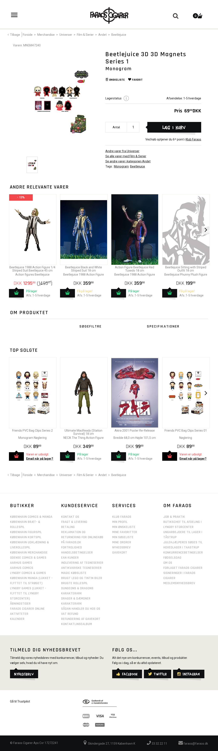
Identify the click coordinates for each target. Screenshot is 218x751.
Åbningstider (20, 603)
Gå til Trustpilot (20, 701)
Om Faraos (177, 505)
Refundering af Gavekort (80, 619)
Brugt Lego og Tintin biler (81, 578)
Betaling (68, 527)
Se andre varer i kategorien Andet (128, 161)
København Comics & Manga (31, 517)
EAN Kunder (70, 557)
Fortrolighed (71, 547)
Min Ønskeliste (123, 527)
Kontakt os (70, 517)
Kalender (17, 619)
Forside (28, 34)
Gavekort (119, 552)
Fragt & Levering (74, 522)
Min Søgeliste (122, 537)
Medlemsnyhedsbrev (179, 583)
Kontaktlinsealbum (76, 624)
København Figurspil (26, 532)
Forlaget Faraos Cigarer (182, 568)
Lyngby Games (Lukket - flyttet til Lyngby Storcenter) (28, 593)
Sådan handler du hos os (80, 609)
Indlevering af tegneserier (82, 563)
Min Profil (120, 522)
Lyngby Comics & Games (28, 573)
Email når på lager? (39, 458)
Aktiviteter (19, 614)
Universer (65, 34)
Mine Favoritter (124, 532)
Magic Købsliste (73, 573)
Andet (102, 34)
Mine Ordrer (121, 542)
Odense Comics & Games (28, 557)
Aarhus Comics (21, 568)
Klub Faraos (193, 139)
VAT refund (69, 614)
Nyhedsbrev (121, 547)
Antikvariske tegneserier (81, 568)
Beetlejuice (118, 34)
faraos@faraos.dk (195, 743)
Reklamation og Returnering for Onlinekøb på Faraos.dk (82, 537)
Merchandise (46, 34)
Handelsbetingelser (77, 552)
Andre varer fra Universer (122, 151)
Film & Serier (85, 34)
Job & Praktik (174, 517)
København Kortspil (25, 537)
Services (124, 505)
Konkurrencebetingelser (183, 552)
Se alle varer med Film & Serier (125, 156)
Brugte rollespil (74, 583)
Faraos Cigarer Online (27, 609)
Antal (116, 127)
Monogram (121, 166)
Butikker (22, 505)
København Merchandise (29, 552)
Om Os (167, 563)
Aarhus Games (21, 563)
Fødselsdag (172, 557)
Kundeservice (79, 505)
